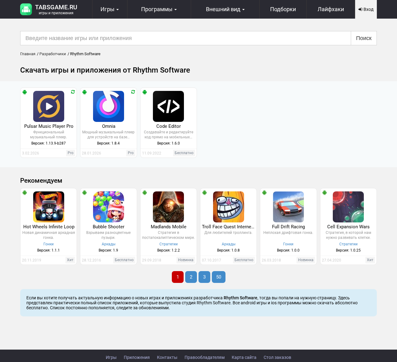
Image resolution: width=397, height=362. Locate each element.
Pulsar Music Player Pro (49, 126)
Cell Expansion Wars (348, 227)
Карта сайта (244, 357)
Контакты (167, 357)
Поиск (364, 38)
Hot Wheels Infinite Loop (48, 227)
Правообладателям (205, 357)
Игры (111, 357)
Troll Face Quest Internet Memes (229, 227)
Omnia (108, 126)
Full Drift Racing (288, 227)
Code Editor (168, 126)
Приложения (137, 357)
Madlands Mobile (168, 227)
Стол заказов (277, 357)
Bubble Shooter (108, 227)
